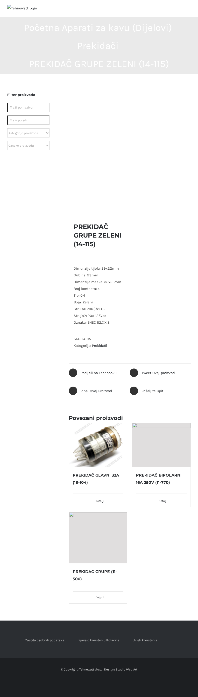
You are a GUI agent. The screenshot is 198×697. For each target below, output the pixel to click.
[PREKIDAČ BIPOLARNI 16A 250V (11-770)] (161, 445)
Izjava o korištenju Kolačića (99, 640)
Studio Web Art (126, 669)
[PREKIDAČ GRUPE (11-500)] (98, 537)
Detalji (163, 501)
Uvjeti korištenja (145, 640)
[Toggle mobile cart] (180, 9)
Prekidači (99, 345)
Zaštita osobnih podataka (44, 640)
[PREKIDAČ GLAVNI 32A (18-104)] (98, 445)
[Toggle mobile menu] (189, 9)
